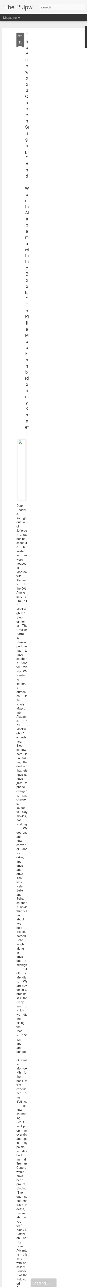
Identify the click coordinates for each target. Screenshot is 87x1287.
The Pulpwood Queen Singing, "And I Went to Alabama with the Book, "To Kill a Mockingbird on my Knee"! (27, 234)
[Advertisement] (51, 99)
